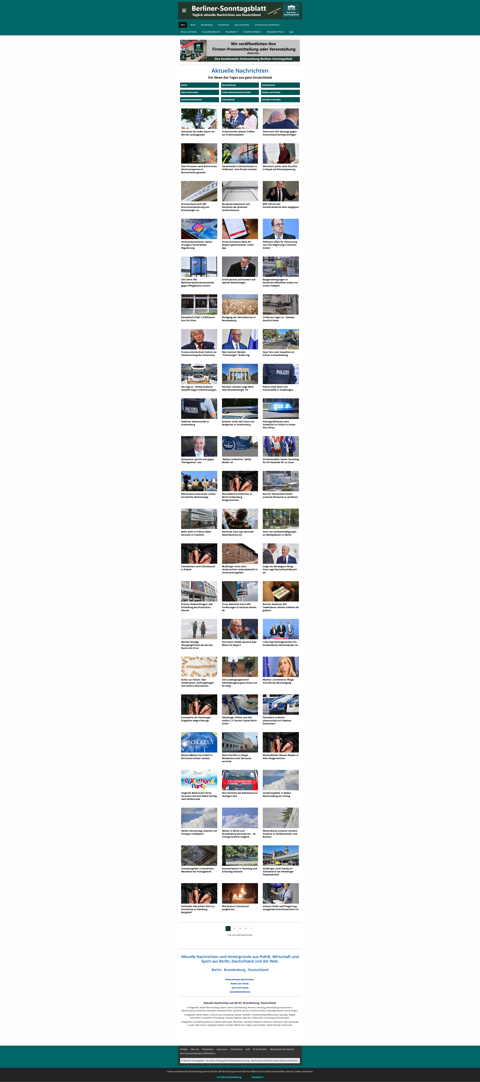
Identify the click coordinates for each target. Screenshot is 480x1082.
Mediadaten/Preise (275, 31)
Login (291, 31)
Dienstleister (231, 31)
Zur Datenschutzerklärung (229, 1077)
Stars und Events (242, 24)
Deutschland (223, 24)
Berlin (193, 24)
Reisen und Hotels (189, 31)
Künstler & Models (252, 31)
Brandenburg (207, 24)
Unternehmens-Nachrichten (266, 24)
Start (183, 24)
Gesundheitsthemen (211, 31)
